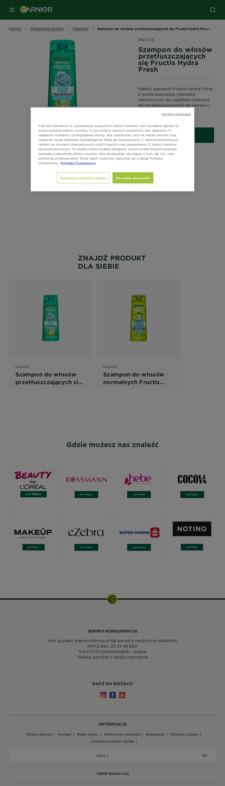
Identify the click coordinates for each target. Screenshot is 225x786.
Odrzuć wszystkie (176, 113)
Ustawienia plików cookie (83, 177)
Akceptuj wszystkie (133, 177)
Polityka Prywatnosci (78, 163)
